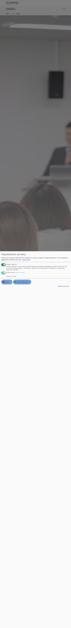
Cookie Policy (26, 260)
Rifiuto (7, 282)
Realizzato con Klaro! (63, 286)
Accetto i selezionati (22, 282)
